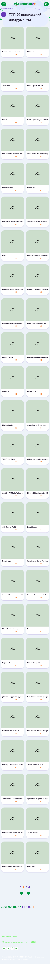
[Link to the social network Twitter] (8, 948)
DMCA (34, 942)
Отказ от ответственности (14, 942)
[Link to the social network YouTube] (4, 948)
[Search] (46, 4)
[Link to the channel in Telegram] (16, 948)
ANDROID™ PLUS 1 (7, 9)
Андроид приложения (25, 9)
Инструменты (39, 9)
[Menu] (3, 4)
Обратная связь (9, 936)
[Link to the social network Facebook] (12, 948)
